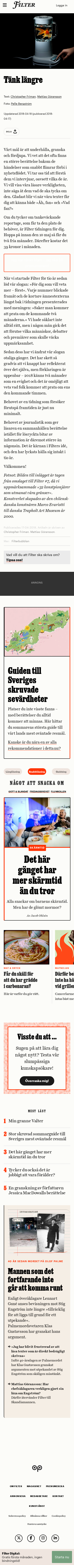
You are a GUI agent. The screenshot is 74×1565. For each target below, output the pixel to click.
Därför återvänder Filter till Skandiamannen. (37, 1393)
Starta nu (62, 1557)
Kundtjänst (37, 1506)
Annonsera (18, 1496)
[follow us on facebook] (31, 1538)
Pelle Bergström (21, 103)
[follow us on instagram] (43, 1538)
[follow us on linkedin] (55, 1538)
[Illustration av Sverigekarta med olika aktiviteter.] (37, 631)
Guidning (61, 771)
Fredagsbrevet (40, 791)
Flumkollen (58, 791)
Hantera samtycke (37, 1524)
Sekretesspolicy (17, 1516)
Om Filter (16, 1486)
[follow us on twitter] (18, 1538)
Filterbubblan (20, 541)
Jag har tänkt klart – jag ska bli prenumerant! (37, 263)
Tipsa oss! (14, 560)
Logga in (61, 5)
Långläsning (13, 771)
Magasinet (34, 1486)
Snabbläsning (37, 771)
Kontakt (58, 1496)
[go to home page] (24, 4)
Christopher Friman (23, 96)
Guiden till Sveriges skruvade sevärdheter (28, 685)
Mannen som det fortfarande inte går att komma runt (35, 1279)
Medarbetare (39, 1496)
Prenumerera (55, 1486)
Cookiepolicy (59, 1516)
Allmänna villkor (38, 1516)
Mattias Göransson (49, 96)
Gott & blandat (18, 791)
